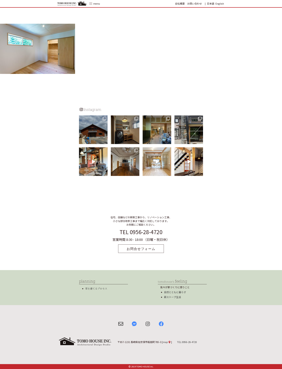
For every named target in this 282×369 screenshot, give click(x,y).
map (165, 342)
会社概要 (180, 3)
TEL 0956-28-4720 (141, 232)
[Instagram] (104, 141)
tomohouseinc (93, 118)
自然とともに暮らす (175, 292)
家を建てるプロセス (96, 288)
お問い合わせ (194, 3)
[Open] (93, 129)
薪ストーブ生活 (172, 297)
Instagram (92, 109)
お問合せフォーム (141, 249)
